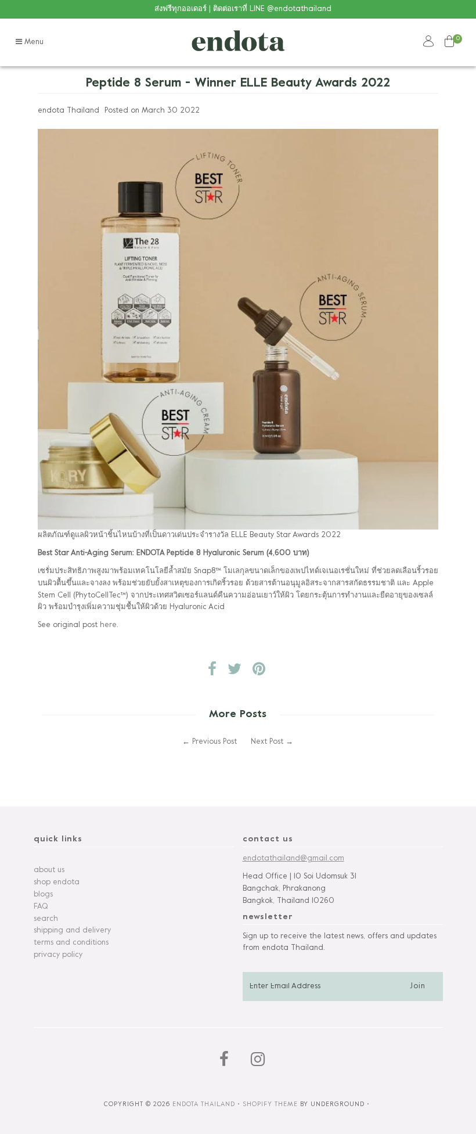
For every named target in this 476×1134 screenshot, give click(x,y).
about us (49, 870)
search (46, 919)
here (108, 625)
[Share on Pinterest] (259, 672)
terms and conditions (71, 942)
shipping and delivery (72, 930)
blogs (43, 894)
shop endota (57, 882)
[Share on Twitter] (234, 672)
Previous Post (214, 742)
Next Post (267, 742)
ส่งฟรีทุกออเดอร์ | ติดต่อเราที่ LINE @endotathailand (242, 9)
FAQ (41, 906)
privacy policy (58, 955)
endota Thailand (203, 1104)
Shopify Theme (270, 1104)
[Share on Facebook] (212, 672)
